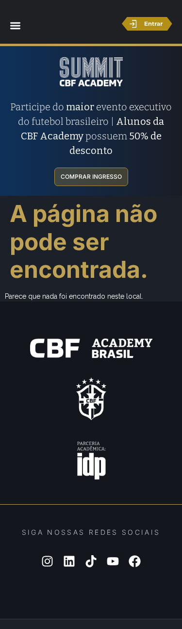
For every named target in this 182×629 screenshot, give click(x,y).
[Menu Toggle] (15, 25)
